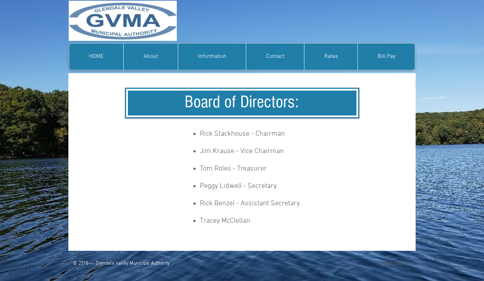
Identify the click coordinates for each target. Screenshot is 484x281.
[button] (150, 56)
